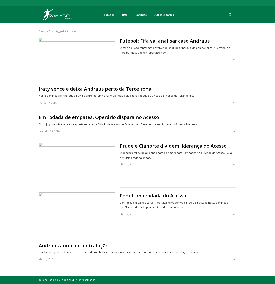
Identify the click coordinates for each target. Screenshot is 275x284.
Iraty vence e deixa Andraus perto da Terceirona (95, 89)
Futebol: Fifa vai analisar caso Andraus (165, 41)
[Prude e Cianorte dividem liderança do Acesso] (77, 145)
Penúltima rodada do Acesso (153, 195)
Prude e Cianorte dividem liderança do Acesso (173, 146)
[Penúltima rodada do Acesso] (77, 195)
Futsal (124, 15)
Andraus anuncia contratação (74, 245)
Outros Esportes (164, 15)
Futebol (109, 15)
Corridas (141, 15)
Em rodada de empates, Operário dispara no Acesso (99, 117)
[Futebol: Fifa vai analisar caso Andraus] (77, 40)
